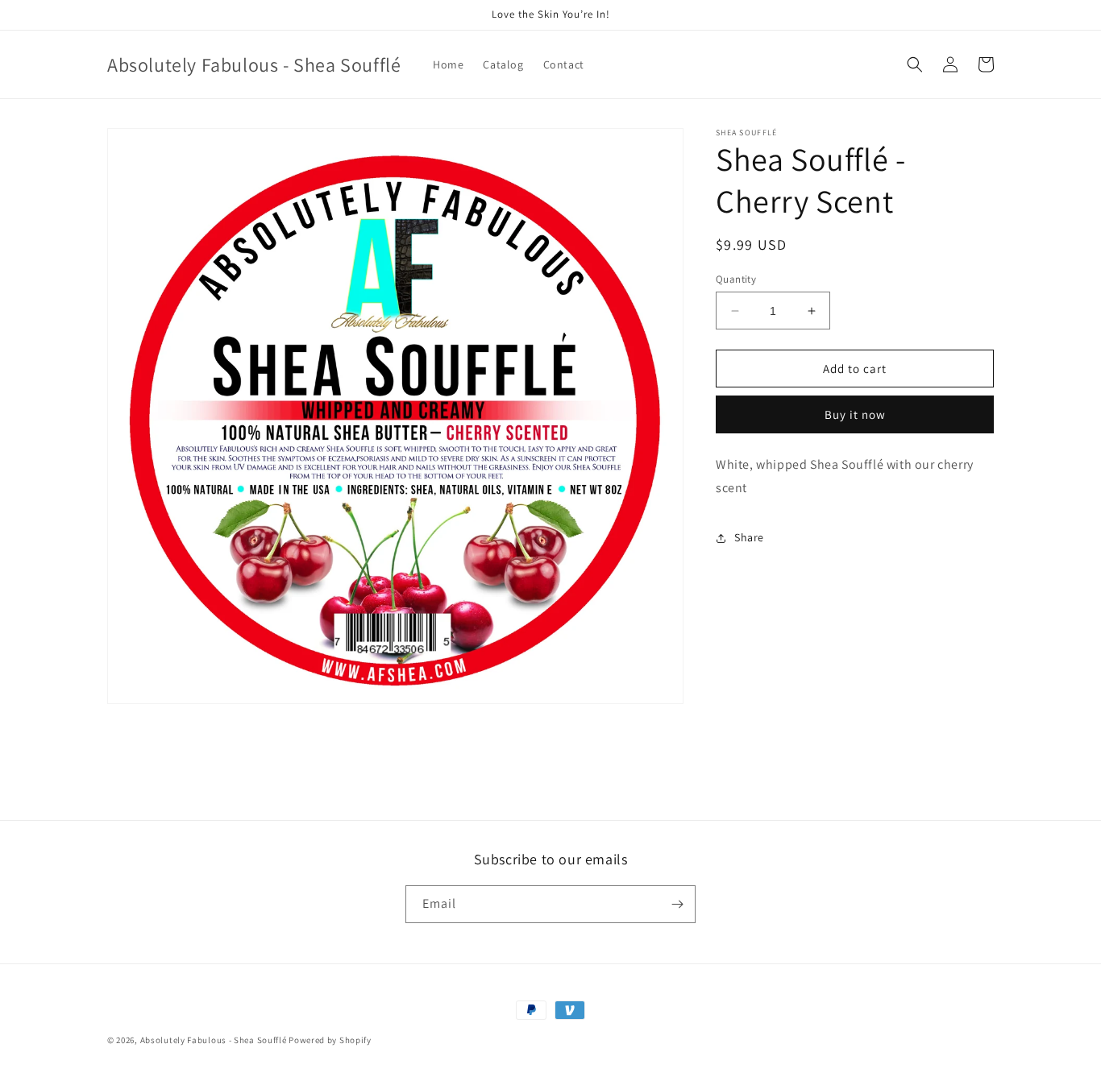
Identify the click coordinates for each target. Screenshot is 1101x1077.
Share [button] (749, 537)
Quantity (736, 279)
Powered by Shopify (330, 1040)
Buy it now (855, 414)
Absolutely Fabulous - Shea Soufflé (214, 1040)
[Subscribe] (677, 904)
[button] (915, 64)
